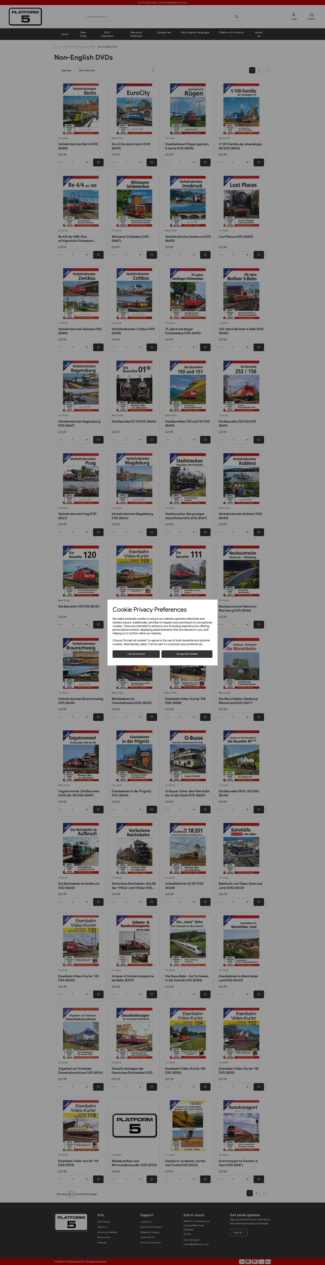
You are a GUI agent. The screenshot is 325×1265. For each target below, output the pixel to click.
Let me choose (136, 653)
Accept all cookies (187, 653)
